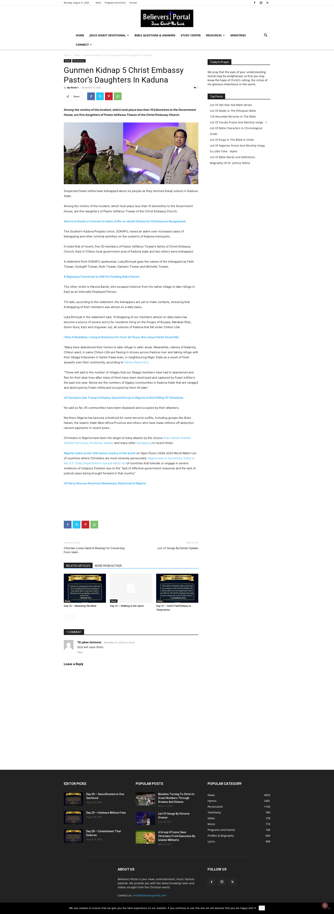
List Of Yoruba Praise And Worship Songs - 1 (238, 122)
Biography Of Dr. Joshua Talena (230, 163)
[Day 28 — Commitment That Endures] (73, 836)
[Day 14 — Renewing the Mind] (85, 588)
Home (80, 35)
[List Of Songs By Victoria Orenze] (145, 818)
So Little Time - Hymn (223, 151)
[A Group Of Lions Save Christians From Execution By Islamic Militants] (145, 837)
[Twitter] (267, 2)
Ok (261, 908)
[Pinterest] (109, 96)
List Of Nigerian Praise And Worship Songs (237, 145)
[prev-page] (66, 617)
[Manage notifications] (325, 905)
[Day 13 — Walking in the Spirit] (131, 588)
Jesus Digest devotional (107, 35)
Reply (80, 652)
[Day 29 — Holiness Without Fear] (73, 817)
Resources (214, 35)
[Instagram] (261, 2)
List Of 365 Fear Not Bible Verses (231, 105)
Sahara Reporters (136, 362)
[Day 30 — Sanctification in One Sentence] (73, 799)
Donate (133, 2)
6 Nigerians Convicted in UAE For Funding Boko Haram (102, 276)
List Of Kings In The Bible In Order (232, 140)
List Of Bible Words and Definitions (232, 157)
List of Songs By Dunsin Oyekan (178, 548)
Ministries (238, 35)
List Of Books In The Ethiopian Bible (233, 111)
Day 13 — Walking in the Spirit (127, 605)
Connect (82, 44)
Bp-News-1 (72, 87)
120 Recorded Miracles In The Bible (233, 116)
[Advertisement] (131, 497)
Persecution (78, 60)
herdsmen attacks (101, 443)
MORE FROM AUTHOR (108, 565)
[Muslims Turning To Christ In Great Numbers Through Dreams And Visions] (145, 799)
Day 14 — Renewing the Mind (80, 605)
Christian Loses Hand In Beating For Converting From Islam (94, 550)
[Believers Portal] (167, 18)
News (98, 2)
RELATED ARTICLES (78, 565)
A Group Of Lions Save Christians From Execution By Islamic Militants (176, 836)
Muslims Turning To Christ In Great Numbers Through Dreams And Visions (176, 798)
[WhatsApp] (118, 96)
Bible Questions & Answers (155, 35)
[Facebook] (254, 2)
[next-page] (72, 617)
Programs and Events (115, 2)
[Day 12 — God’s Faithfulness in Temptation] (177, 588)
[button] (265, 36)
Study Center (191, 35)
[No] (329, 908)
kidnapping (144, 443)
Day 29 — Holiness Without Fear (106, 812)
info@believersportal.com (149, 895)
